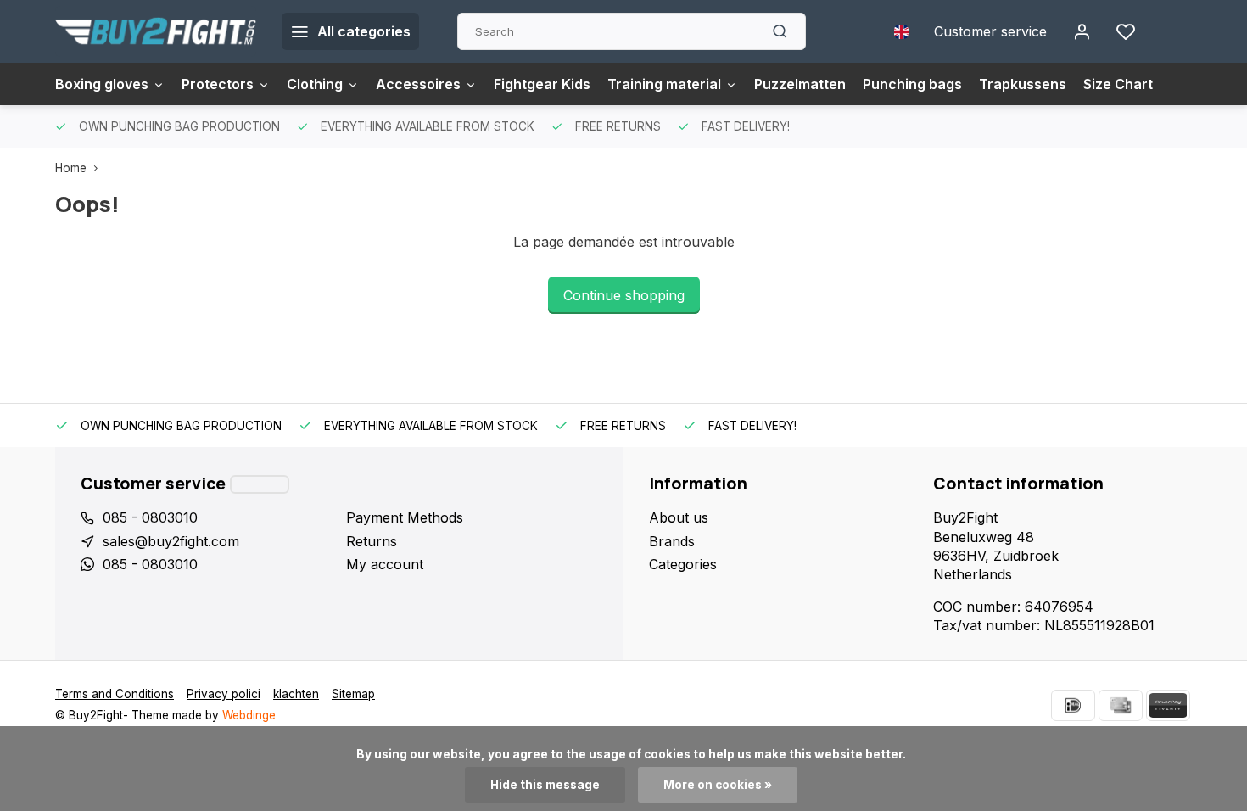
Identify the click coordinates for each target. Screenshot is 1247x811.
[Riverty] (1168, 705)
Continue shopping (624, 295)
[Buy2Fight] (155, 31)
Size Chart (1118, 84)
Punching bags (912, 84)
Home (71, 168)
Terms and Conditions (114, 694)
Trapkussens (1022, 84)
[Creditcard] (1121, 705)
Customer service (990, 31)
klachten (296, 694)
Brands (672, 541)
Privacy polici (223, 694)
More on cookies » (717, 784)
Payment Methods (404, 517)
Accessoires (418, 84)
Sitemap (353, 694)
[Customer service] (259, 484)
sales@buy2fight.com (171, 541)
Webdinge (249, 715)
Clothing (315, 84)
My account (384, 564)
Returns (371, 541)
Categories (683, 564)
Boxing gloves (101, 84)
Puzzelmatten (800, 84)
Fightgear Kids (542, 84)
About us (678, 517)
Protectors (218, 84)
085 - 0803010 (150, 517)
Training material (664, 84)
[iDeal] (1073, 705)
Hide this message (545, 784)
